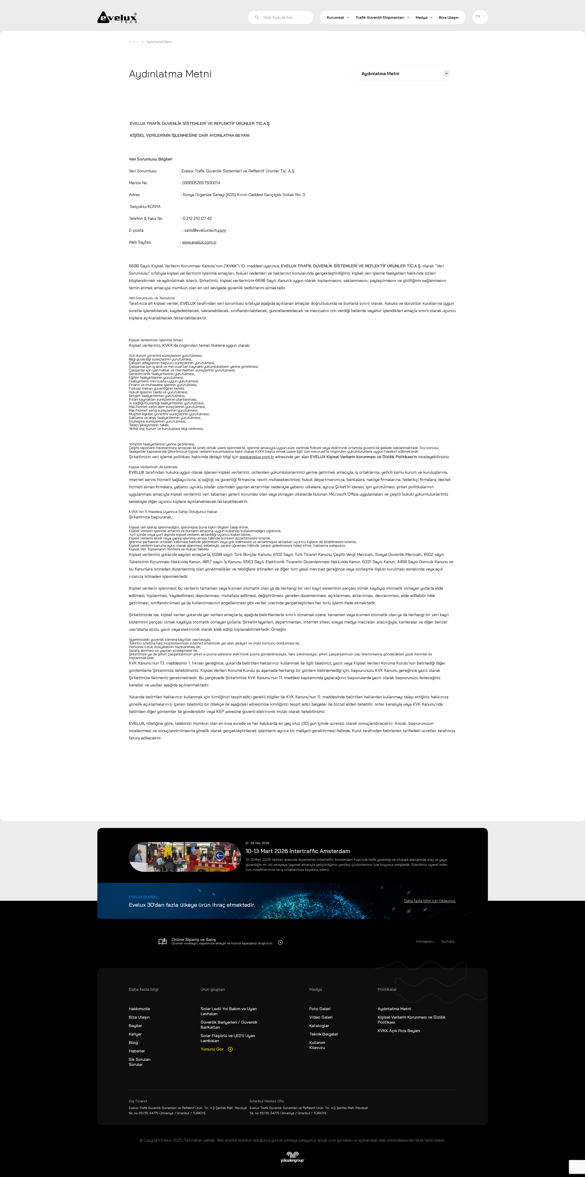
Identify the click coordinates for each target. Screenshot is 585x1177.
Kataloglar (319, 1025)
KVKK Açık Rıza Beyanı (399, 1030)
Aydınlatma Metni (159, 42)
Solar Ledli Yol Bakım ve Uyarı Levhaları (229, 1011)
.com (221, 230)
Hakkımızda (139, 1008)
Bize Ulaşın (449, 17)
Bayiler (135, 1025)
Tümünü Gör (212, 1049)
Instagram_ (425, 941)
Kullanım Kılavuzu (317, 1045)
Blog (133, 1042)
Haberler (137, 1051)
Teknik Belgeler (323, 1034)
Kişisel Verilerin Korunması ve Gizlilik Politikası (412, 1019)
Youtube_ (448, 941)
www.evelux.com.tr (199, 242)
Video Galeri (320, 1017)
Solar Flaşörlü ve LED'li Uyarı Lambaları (228, 1038)
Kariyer (135, 1034)
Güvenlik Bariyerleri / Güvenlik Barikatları (229, 1024)
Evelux (133, 42)
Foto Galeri (319, 1008)
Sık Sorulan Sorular (139, 1062)
